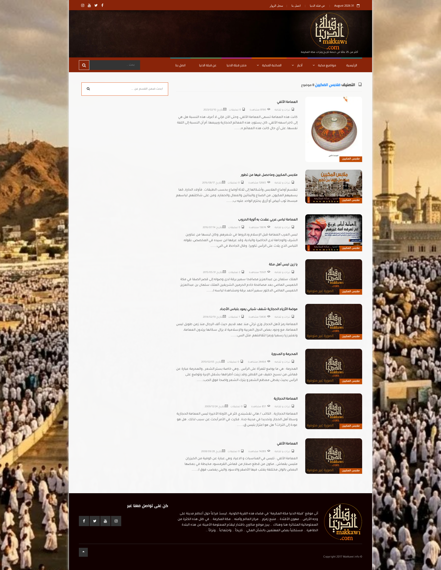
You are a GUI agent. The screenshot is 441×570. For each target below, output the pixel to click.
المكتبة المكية (271, 65)
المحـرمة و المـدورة (284, 354)
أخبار (299, 65)
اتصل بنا (296, 5)
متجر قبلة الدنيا (237, 65)
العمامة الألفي (287, 102)
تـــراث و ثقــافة (282, 110)
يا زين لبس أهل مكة (283, 265)
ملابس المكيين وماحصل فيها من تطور (269, 175)
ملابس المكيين (327, 84)
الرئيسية (351, 65)
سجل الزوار (276, 5)
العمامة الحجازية (286, 399)
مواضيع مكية (326, 65)
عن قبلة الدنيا (317, 5)
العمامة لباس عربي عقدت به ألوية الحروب (268, 220)
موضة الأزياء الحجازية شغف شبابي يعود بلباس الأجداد (259, 309)
